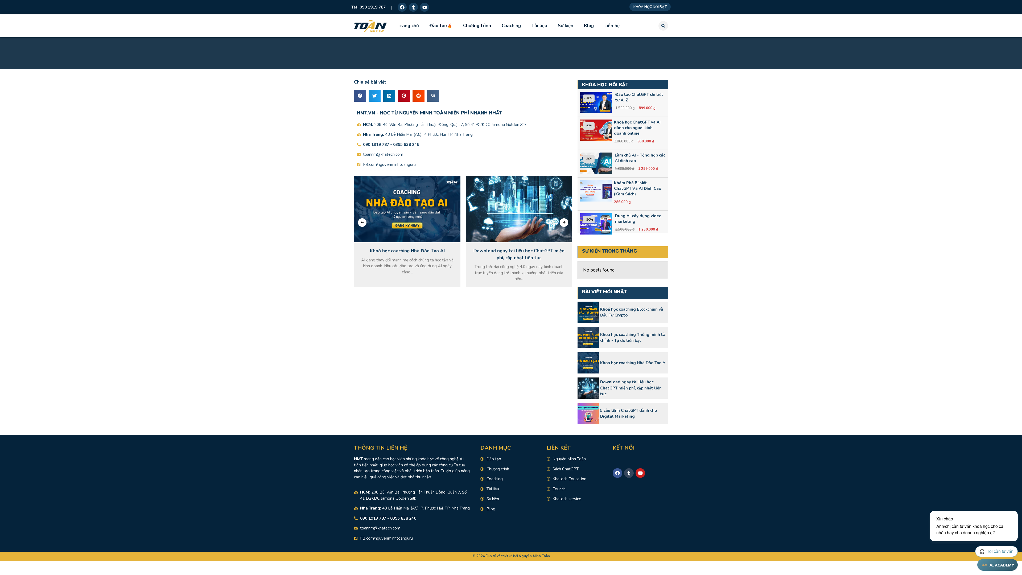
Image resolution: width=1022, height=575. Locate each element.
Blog (589, 26)
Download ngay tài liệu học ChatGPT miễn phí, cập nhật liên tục (631, 388)
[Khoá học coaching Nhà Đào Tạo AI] (588, 362)
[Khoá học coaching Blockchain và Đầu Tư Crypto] (588, 312)
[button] (663, 26)
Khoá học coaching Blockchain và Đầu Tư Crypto (631, 312)
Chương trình (477, 26)
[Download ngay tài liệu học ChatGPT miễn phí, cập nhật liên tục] (588, 388)
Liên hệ (612, 26)
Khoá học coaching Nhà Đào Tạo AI (633, 362)
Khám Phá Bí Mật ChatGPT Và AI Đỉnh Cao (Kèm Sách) (637, 188)
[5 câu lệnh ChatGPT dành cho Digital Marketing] (588, 413)
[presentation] (362, 222)
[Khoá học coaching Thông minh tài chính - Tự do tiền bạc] (588, 337)
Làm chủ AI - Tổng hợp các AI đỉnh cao (640, 158)
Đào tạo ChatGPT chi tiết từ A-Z (639, 97)
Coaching (511, 26)
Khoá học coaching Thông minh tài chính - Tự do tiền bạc (633, 337)
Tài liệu (539, 26)
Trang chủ (408, 26)
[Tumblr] (413, 7)
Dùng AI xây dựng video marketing (638, 218)
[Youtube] (424, 7)
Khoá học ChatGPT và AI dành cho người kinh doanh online (637, 128)
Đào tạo (438, 26)
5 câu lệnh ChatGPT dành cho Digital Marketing (628, 413)
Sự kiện (565, 26)
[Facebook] (402, 7)
